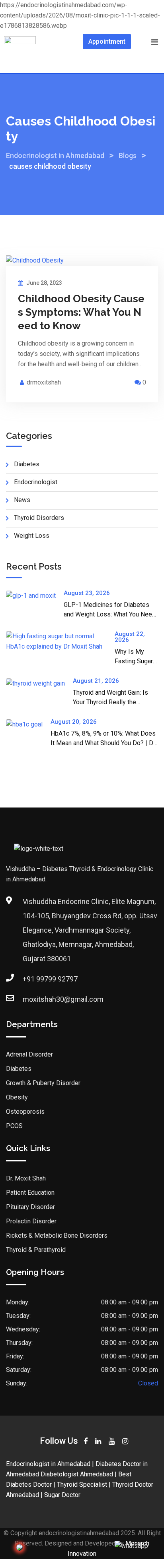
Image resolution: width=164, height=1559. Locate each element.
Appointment (106, 41)
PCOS (14, 1126)
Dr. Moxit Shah (26, 1178)
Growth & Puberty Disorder (43, 1083)
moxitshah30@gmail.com (63, 999)
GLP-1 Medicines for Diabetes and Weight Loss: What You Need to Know (110, 614)
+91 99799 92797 (50, 979)
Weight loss (31, 535)
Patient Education (30, 1192)
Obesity (17, 1097)
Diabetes (26, 464)
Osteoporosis (25, 1111)
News (22, 500)
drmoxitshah (44, 382)
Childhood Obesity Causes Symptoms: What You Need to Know (81, 312)
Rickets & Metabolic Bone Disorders (56, 1235)
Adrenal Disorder (29, 1054)
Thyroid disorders (39, 518)
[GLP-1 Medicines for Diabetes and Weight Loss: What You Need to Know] (35, 595)
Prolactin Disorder (31, 1221)
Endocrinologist (35, 482)
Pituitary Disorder (30, 1207)
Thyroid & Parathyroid (36, 1250)
